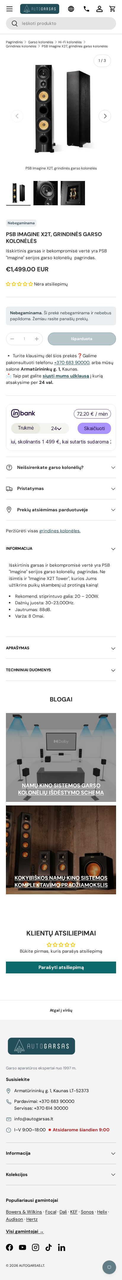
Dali (63, 1212)
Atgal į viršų (61, 1010)
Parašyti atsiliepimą (61, 967)
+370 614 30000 (51, 1108)
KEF (74, 1212)
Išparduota (81, 338)
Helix (102, 1212)
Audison (14, 1219)
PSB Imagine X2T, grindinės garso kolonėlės (75, 46)
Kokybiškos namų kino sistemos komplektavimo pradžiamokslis (61, 881)
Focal (50, 1212)
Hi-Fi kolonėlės (70, 42)
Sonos (87, 1212)
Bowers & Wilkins (24, 1212)
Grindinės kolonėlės (21, 46)
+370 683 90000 (71, 363)
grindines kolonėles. (60, 531)
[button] (112, 8)
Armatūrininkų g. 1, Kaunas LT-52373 (51, 1091)
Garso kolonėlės (40, 42)
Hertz (32, 1219)
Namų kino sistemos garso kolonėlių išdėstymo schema (61, 789)
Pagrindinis (14, 42)
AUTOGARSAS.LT (31, 1265)
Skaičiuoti (94, 428)
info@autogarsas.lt (33, 1119)
